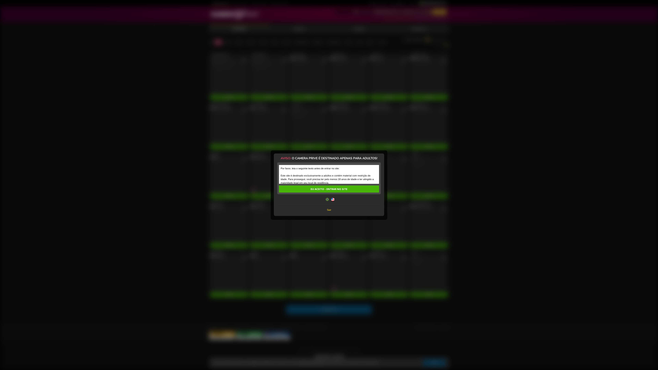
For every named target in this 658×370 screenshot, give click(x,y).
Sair (329, 209)
